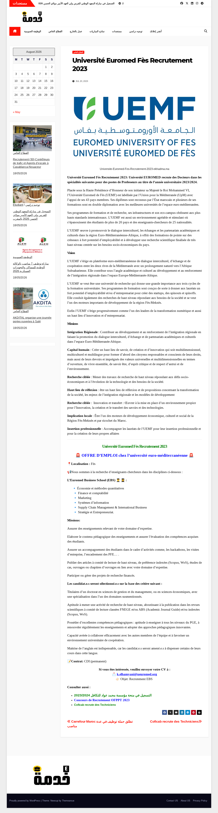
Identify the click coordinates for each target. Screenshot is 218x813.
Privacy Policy (200, 800)
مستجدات (117, 31)
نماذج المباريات (97, 31)
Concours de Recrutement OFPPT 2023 (102, 700)
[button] (205, 31)
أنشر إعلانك (156, 31)
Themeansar (68, 800)
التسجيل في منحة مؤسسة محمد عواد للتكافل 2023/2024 (113, 695)
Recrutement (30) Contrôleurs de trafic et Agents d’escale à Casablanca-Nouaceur (31, 163)
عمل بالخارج (76, 31)
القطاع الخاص (55, 31)
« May (16, 112)
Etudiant (18, 204)
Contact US (172, 800)
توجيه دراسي (136, 31)
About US (185, 800)
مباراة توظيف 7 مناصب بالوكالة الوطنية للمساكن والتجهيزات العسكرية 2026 (31, 267)
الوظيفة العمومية (32, 31)
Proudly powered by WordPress (25, 800)
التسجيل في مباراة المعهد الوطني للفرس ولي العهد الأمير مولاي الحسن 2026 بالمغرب (32, 215)
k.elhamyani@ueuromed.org (137, 674)
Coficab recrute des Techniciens (174, 721)
